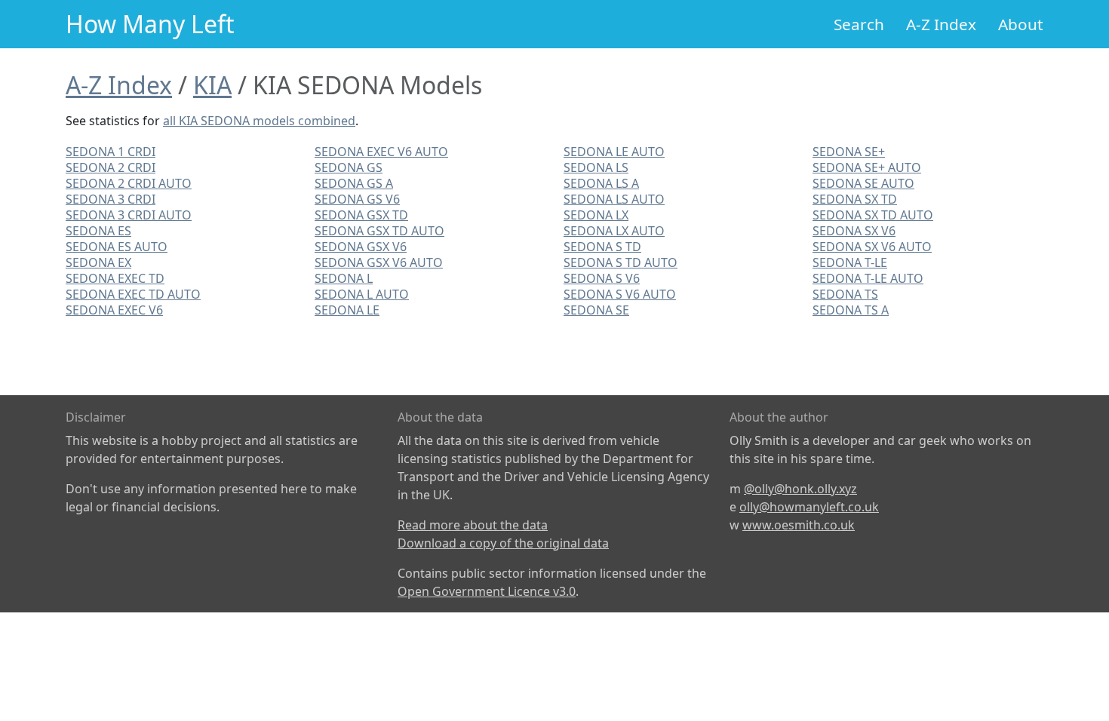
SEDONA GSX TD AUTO (379, 230)
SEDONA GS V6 (357, 199)
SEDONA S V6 (602, 278)
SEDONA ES (98, 230)
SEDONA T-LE (850, 262)
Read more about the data (473, 525)
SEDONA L (344, 278)
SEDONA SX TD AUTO (873, 215)
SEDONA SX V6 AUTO (872, 246)
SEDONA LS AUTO (614, 199)
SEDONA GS (348, 167)
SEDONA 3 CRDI (110, 199)
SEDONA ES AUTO (116, 246)
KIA (212, 85)
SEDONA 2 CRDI (110, 167)
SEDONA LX (596, 215)
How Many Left (150, 24)
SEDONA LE (347, 310)
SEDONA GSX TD (361, 215)
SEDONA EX (98, 262)
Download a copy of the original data (503, 543)
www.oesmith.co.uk (798, 525)
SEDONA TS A (851, 310)
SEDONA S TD (602, 246)
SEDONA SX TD (855, 199)
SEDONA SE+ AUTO (867, 167)
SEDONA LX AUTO (614, 230)
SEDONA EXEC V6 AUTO (381, 151)
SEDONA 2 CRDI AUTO (129, 183)
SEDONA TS (845, 294)
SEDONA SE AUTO (863, 183)
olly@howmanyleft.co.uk (809, 507)
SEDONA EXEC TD (115, 278)
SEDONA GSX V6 (361, 246)
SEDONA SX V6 (854, 230)
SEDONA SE (596, 310)
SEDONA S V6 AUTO (620, 294)
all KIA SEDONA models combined (259, 120)
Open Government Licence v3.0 (487, 591)
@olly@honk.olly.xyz (800, 488)
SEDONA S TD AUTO (620, 262)
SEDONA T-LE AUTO (868, 278)
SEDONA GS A (354, 183)
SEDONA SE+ (849, 151)
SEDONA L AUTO (362, 294)
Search (859, 24)
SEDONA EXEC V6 (114, 310)
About (1020, 24)
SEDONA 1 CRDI (110, 151)
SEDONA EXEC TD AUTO (133, 294)
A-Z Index (941, 24)
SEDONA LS (596, 167)
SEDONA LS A (601, 183)
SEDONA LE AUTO (614, 151)
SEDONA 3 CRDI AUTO (129, 215)
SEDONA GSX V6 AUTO (379, 262)
